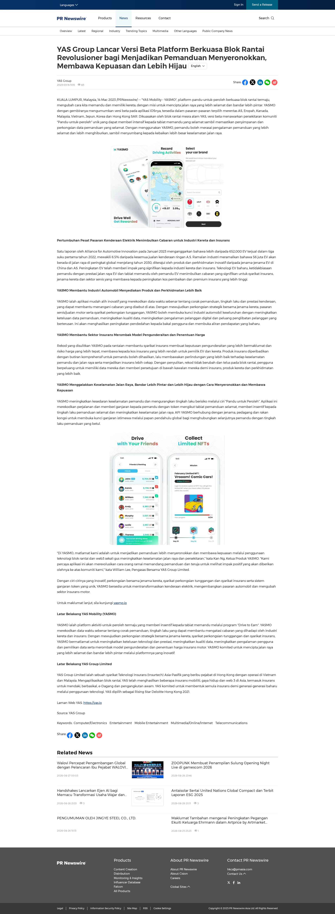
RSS (145, 908)
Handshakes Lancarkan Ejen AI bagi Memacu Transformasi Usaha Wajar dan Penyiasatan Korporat (91, 793)
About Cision (179, 873)
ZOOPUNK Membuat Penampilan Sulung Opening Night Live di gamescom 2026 (220, 765)
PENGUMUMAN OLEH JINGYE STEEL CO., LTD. (96, 818)
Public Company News (217, 31)
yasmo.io (120, 603)
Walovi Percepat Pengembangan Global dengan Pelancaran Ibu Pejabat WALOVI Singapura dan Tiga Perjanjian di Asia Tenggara (91, 765)
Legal (60, 908)
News (123, 18)
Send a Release (262, 4)
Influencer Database (127, 882)
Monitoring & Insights (128, 878)
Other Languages (185, 31)
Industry (114, 31)
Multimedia (160, 31)
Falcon (118, 886)
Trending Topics (136, 31)
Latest (82, 31)
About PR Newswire (189, 860)
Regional (97, 31)
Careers (175, 878)
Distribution (122, 873)
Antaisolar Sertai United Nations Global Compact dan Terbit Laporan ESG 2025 (222, 793)
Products (105, 18)
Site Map (132, 908)
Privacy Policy (76, 908)
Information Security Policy (105, 908)
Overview (66, 31)
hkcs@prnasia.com (239, 869)
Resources (143, 18)
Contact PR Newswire (248, 860)
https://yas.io (92, 703)
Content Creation (125, 869)
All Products (122, 891)
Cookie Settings (162, 908)
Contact (165, 18)
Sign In (238, 4)
